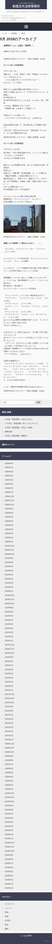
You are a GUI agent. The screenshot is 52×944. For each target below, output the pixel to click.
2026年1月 (9, 492)
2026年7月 (9, 467)
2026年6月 (9, 472)
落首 (29, 59)
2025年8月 (9, 513)
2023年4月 (9, 628)
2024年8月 (9, 562)
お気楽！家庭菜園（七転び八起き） (19, 419)
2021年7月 (9, 715)
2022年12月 (9, 645)
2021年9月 (9, 707)
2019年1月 (9, 838)
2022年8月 (9, 661)
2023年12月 (9, 595)
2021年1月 (9, 740)
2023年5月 (9, 624)
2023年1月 (9, 641)
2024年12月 (9, 546)
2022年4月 (9, 678)
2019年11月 (9, 797)
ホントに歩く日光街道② (13, 143)
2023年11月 (9, 599)
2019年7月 (9, 814)
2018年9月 (9, 855)
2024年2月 (9, 587)
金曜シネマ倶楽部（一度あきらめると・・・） (22, 243)
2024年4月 (9, 579)
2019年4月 (9, 826)
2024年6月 (9, 571)
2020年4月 (9, 777)
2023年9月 (9, 608)
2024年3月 (9, 583)
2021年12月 (9, 694)
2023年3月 (9, 632)
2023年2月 (9, 637)
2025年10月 (9, 505)
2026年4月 (9, 480)
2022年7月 (9, 665)
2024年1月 (9, 591)
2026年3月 (9, 484)
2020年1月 (9, 789)
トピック (8, 908)
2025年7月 (9, 517)
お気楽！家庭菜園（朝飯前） (16, 436)
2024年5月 (9, 575)
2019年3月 (9, 830)
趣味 (29, 137)
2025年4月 (9, 529)
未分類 (7, 920)
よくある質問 (26, 936)
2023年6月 (9, 620)
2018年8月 (9, 859)
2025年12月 (9, 496)
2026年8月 (9, 463)
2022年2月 (9, 686)
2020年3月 (9, 781)
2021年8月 (9, 711)
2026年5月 (9, 476)
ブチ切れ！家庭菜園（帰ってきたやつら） (22, 423)
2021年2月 (9, 735)
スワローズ (9, 904)
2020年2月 (9, 785)
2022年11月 (9, 649)
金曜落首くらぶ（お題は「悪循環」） (18, 45)
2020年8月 (9, 760)
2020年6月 (9, 768)
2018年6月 (9, 867)
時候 (6, 916)
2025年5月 (9, 525)
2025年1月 (9, 542)
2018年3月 (9, 880)
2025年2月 (9, 538)
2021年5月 (9, 723)
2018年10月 (9, 851)
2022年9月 (9, 657)
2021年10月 (9, 703)
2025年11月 (9, 500)
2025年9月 (9, 509)
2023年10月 (9, 604)
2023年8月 (9, 612)
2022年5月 (9, 674)
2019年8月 (9, 810)
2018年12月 (9, 843)
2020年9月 (9, 756)
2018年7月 (9, 863)
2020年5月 (9, 773)
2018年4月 (9, 876)
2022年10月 (9, 653)
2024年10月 (9, 554)
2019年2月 (9, 834)
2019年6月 (9, 818)
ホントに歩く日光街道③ (13, 65)
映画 (29, 391)
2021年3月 (9, 731)
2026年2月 (9, 488)
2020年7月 (9, 764)
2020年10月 (9, 752)
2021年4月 (9, 727)
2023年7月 (9, 616)
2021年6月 (9, 719)
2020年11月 (9, 748)
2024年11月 (9, 550)
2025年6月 (9, 521)
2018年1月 (9, 888)
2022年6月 (9, 670)
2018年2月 (9, 884)
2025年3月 (9, 533)
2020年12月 (9, 744)
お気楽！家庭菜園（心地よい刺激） (19, 427)
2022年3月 (9, 682)
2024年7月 (9, 566)
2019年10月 (9, 801)
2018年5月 (9, 871)
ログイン (47, 941)
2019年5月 (9, 822)
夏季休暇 (8, 432)
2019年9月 (9, 806)
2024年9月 (9, 558)
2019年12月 (9, 793)
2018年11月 (9, 847)
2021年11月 (9, 698)
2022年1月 (9, 690)
